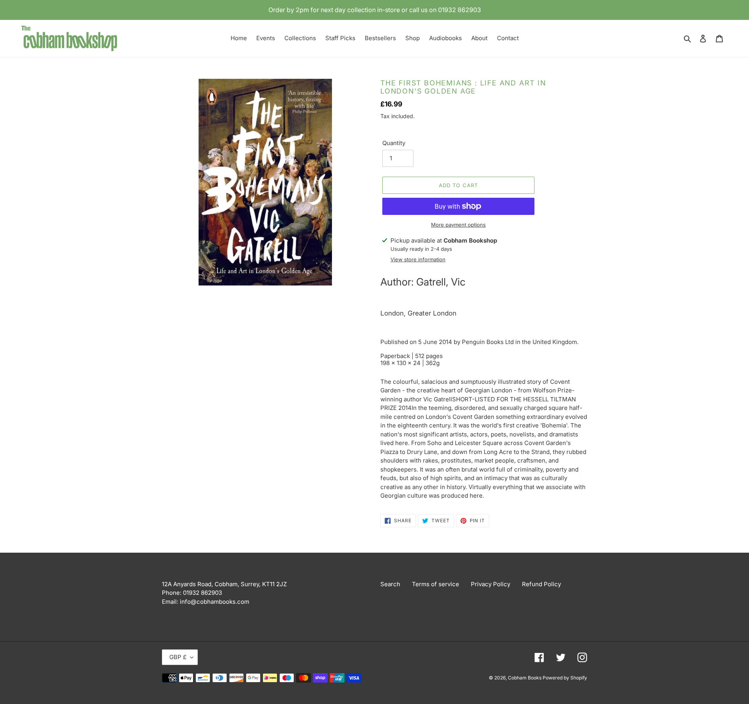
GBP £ (177, 657)
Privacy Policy (490, 584)
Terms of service (435, 584)
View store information (417, 259)
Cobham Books (525, 678)
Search (390, 584)
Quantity (393, 143)
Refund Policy (541, 584)
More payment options (458, 225)
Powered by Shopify (565, 678)
